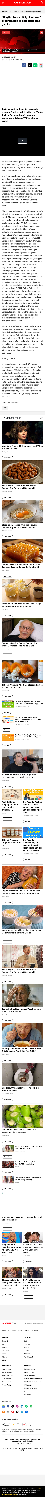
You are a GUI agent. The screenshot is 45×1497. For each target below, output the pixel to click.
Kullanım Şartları (29, 1369)
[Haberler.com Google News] (3, 1406)
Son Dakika (5, 1350)
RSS (25, 1391)
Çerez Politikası (29, 1375)
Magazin (4, 1347)
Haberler (5, 1337)
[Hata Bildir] (21, 1448)
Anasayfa (5, 11)
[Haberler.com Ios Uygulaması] (6, 1424)
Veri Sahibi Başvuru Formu (33, 1382)
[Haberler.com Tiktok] (17, 1412)
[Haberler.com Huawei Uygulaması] (27, 1424)
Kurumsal (27, 1365)
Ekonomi (5, 1341)
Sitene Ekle (28, 1394)
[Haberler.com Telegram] (22, 1412)
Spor (3, 1344)
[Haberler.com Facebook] (8, 1406)
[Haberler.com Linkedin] (22, 1406)
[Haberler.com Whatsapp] (26, 1406)
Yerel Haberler (29, 1357)
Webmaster (28, 1385)
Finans (26, 1347)
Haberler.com (6, 1365)
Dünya (4, 1360)
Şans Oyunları (6, 1379)
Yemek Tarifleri (7, 1385)
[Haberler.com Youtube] (12, 1412)
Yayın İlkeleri (35, 1330)
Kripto (4, 1354)
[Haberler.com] (9, 1323)
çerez (39, 1489)
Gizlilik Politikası (29, 1372)
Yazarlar (27, 1354)
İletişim (20, 1330)
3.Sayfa (4, 1357)
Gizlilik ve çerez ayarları (10, 1448)
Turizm (26, 1350)
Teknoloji (27, 1344)
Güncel (14, 11)
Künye (27, 1330)
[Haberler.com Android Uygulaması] (16, 1424)
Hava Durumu (6, 1369)
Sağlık (26, 1341)
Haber (15, 1444)
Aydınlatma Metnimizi (9, 1494)
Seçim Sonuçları (7, 1375)
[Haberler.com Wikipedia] (8, 1412)
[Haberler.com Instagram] (17, 1406)
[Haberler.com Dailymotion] (26, 1412)
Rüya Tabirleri (6, 1382)
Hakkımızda (5, 1330)
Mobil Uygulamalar (30, 1388)
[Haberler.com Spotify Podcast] (31, 1406)
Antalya (5, 408)
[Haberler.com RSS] (3, 1412)
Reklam (13, 1330)
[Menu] (3, 2)
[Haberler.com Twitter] (12, 1406)
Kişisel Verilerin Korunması (33, 1379)
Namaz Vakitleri (7, 1372)
